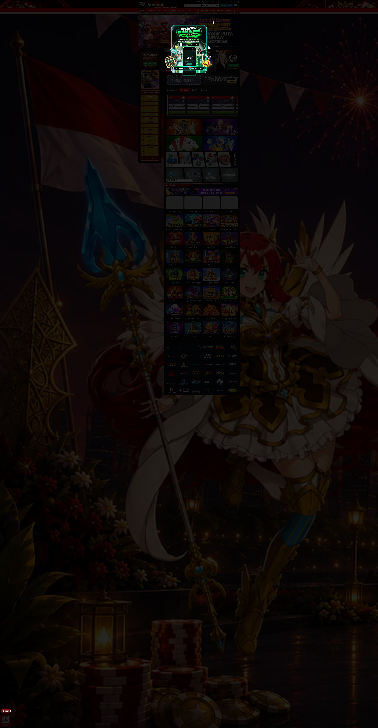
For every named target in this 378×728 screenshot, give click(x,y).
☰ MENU (6, 711)
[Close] (213, 22)
